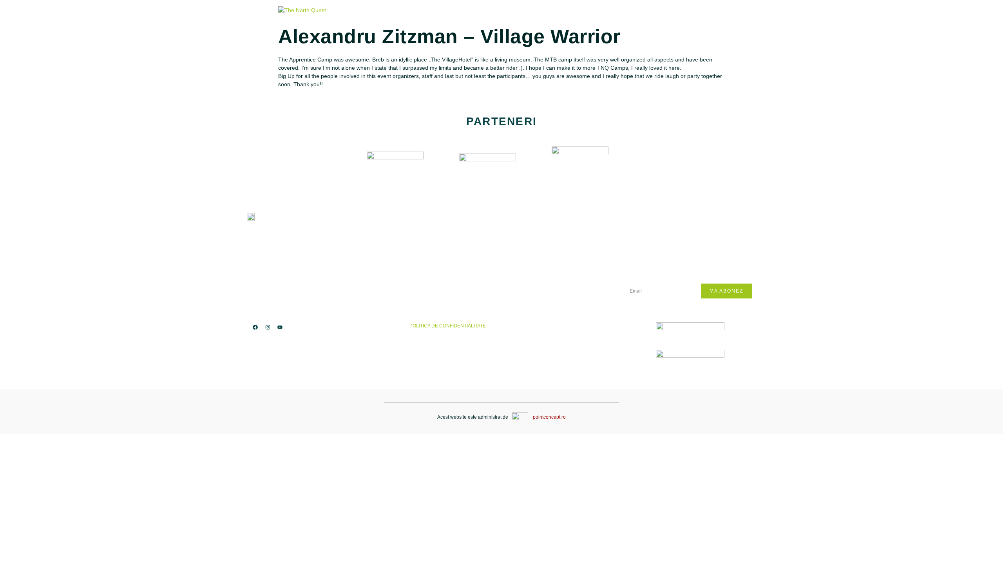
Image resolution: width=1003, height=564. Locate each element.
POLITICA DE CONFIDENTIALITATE (450, 326)
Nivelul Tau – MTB (496, 230)
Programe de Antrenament (383, 242)
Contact (482, 265)
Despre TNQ (487, 218)
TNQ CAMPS (360, 218)
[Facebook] (255, 326)
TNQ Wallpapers (494, 253)
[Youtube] (279, 326)
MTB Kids (357, 230)
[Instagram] (267, 326)
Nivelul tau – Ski (495, 242)
